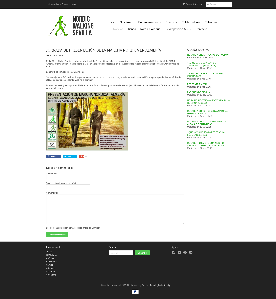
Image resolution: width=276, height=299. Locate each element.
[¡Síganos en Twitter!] (180, 253)
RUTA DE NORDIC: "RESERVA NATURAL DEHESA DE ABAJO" (207, 112)
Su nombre (51, 173)
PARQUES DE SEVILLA (198, 92)
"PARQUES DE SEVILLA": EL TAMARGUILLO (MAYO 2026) (201, 64)
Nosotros (126, 22)
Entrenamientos (148, 22)
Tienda (132, 29)
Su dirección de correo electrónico (62, 183)
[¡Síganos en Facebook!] (174, 253)
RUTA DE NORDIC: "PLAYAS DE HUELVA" (208, 55)
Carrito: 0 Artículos (194, 4)
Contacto (201, 29)
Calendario (211, 22)
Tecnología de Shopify (160, 285)
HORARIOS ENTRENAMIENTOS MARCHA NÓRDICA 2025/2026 (208, 101)
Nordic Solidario (150, 29)
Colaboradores (191, 22)
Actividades (51, 261)
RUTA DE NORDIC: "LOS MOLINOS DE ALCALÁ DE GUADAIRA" (206, 122)
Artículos (50, 268)
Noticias (118, 29)
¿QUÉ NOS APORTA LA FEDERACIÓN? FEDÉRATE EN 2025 (207, 133)
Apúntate (50, 258)
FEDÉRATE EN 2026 (197, 84)
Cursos (170, 22)
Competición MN (178, 29)
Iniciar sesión (53, 4)
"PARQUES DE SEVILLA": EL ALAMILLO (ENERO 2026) (206, 74)
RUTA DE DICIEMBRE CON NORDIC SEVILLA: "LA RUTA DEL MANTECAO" (206, 144)
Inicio (112, 22)
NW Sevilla (51, 255)
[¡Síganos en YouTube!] (191, 253)
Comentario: (52, 193)
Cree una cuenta (69, 4)
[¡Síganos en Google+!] (185, 253)
